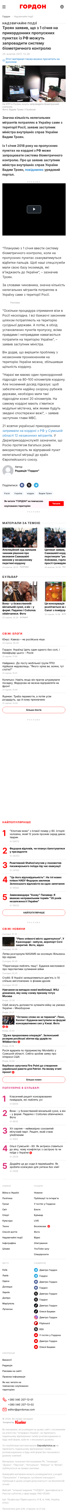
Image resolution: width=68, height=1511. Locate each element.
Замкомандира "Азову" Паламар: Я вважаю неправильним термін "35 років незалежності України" (35, 898)
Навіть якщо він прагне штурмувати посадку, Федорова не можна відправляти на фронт (31, 683)
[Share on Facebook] (22, 485)
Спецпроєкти (41, 1254)
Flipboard (44, 1323)
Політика (24, 567)
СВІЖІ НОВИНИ (13, 928)
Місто (5, 1263)
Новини (6, 1186)
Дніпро (6, 1297)
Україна (18, 493)
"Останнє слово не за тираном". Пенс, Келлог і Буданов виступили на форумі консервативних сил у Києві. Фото (40, 1020)
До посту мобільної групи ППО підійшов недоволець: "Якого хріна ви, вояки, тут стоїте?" (33, 666)
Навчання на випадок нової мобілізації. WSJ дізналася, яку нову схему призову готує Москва (30, 993)
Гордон (6, 16)
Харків (6, 1292)
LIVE (36, 1220)
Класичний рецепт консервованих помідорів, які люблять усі (31, 1098)
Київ (4, 1269)
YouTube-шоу (41, 1248)
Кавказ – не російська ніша (23, 639)
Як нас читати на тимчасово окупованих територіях (15, 1386)
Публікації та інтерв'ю (46, 1198)
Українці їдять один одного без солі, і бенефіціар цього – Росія (31, 651)
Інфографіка (9, 1243)
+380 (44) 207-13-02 (21, 1404)
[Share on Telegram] (36, 485)
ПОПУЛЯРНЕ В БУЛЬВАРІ (21, 1087)
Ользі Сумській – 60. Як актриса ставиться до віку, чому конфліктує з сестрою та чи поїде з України (36, 1149)
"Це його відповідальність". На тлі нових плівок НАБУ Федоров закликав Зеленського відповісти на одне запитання (37, 880)
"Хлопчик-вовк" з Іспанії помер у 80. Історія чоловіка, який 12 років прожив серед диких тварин (37, 834)
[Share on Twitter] (29, 485)
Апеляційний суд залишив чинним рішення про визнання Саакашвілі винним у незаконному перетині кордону (19, 556)
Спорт (5, 1215)
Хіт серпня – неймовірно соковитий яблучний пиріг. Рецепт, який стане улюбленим (31, 1131)
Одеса (5, 1281)
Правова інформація (13, 1376)
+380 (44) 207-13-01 (20, 1399)
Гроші (5, 1203)
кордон (30, 493)
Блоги (37, 1209)
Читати (56, 503)
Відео (37, 1237)
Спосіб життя (9, 1231)
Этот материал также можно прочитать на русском (33, 60)
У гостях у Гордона (44, 1203)
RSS (41, 1329)
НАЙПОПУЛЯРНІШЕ (16, 822)
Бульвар (10, 576)
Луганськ (7, 1309)
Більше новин (34, 1079)
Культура (7, 1220)
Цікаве (6, 1248)
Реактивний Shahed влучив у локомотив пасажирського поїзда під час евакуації (36, 864)
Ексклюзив (40, 1226)
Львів (5, 1275)
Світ (4, 1209)
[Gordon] (33, 6)
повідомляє (34, 170)
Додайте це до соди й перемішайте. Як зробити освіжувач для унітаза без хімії (35, 1165)
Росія (7, 493)
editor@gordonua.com (21, 1409)
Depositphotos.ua (46, 1445)
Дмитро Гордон (48, 1270)
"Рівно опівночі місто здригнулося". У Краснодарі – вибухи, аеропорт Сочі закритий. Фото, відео (40, 942)
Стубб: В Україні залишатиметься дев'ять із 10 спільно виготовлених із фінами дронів (31, 979)
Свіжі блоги (12, 633)
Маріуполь (8, 1303)
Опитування (40, 1243)
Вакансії (7, 1359)
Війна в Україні (10, 1192)
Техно (5, 1226)
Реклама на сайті (12, 1371)
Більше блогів (33, 710)
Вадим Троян (45, 493)
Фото (37, 1231)
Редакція (7, 1365)
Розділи (38, 1186)
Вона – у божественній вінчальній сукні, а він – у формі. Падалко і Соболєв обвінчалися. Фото (19, 608)
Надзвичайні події (23, 16)
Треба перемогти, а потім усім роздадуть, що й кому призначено (26, 698)
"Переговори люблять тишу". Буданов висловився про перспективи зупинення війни (33, 967)
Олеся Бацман (47, 1311)
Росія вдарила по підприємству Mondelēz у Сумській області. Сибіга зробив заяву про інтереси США (29, 1053)
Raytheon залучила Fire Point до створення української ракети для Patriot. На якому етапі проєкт (31, 1069)
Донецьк (7, 1286)
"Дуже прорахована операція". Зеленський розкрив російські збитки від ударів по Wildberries (30, 1038)
